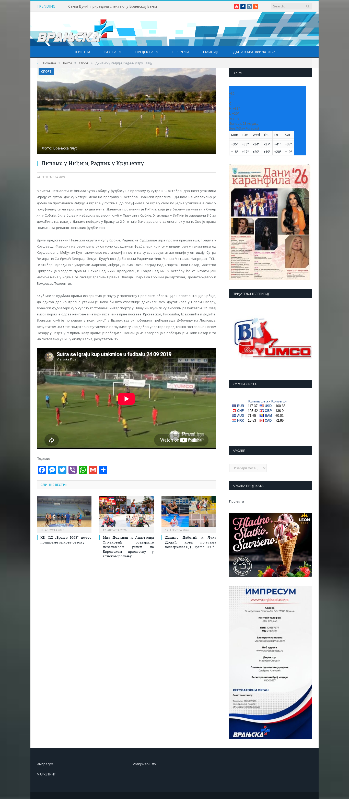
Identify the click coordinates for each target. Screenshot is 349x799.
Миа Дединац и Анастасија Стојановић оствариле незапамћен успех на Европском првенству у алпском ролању (128, 546)
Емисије (211, 51)
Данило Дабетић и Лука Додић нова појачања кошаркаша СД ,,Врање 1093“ (190, 542)
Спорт (46, 71)
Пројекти (144, 51)
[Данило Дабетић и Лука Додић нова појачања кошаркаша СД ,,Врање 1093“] (188, 514)
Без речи (180, 51)
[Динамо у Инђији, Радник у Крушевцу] (126, 112)
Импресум (45, 764)
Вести (110, 51)
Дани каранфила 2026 (254, 51)
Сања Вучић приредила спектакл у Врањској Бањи (112, 6)
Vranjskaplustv (144, 764)
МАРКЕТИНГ (46, 774)
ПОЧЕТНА (82, 51)
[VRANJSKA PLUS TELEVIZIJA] (75, 29)
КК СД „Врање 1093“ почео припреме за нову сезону (65, 539)
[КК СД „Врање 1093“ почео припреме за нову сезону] (64, 514)
